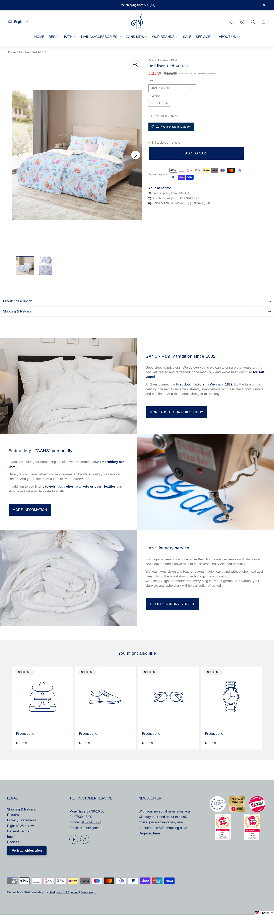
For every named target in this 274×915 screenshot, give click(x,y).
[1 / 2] (25, 265)
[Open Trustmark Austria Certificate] (237, 811)
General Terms (18, 831)
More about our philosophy (176, 412)
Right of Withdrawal (21, 826)
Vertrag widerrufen (27, 850)
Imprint (12, 837)
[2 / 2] (45, 265)
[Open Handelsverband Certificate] (257, 811)
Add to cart (196, 153)
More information (30, 510)
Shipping (192, 73)
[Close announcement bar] (264, 5)
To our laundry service (172, 604)
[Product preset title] (42, 696)
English (19, 22)
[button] (264, 913)
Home (12, 52)
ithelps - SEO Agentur (64, 892)
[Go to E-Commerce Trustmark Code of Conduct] (218, 811)
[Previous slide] (18, 155)
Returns (13, 815)
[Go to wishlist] (232, 21)
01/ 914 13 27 (91, 822)
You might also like (137, 653)
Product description (17, 301)
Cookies (13, 842)
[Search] (253, 21)
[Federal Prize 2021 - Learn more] (252, 839)
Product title (25, 733)
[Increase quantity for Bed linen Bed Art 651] (166, 103)
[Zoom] (135, 64)
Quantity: (154, 95)
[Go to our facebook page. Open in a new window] (73, 839)
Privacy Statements (22, 820)
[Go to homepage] (137, 21)
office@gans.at (91, 828)
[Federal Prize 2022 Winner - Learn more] (223, 839)
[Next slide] (135, 155)
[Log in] (242, 21)
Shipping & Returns (17, 311)
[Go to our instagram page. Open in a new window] (84, 839)
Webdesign (88, 892)
